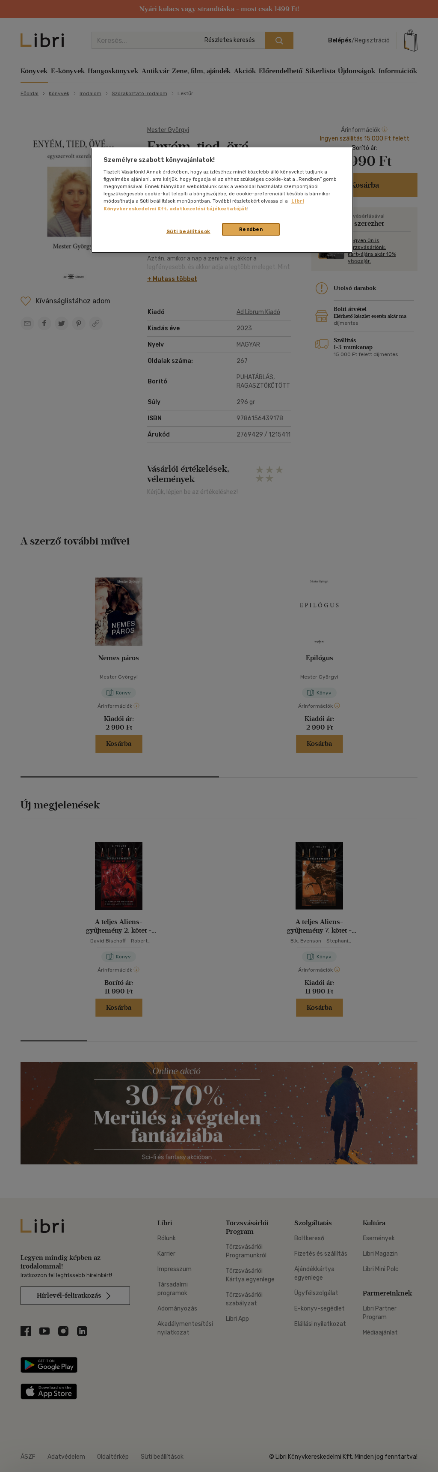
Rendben (251, 229)
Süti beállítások (188, 231)
